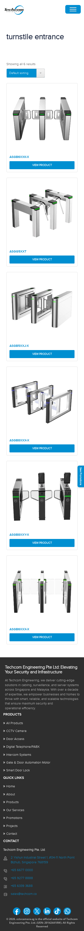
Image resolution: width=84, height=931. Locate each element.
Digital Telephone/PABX (23, 747)
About (10, 794)
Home (10, 786)
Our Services (15, 810)
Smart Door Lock (18, 770)
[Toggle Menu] (73, 9)
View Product (42, 165)
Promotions (14, 818)
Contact (11, 834)
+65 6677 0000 (22, 870)
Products (12, 802)
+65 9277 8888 (22, 878)
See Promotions (80, 476)
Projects (12, 826)
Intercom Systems (18, 755)
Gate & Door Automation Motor (28, 762)
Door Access (15, 739)
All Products (14, 723)
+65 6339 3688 (22, 886)
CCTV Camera (16, 731)
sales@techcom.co (24, 894)
